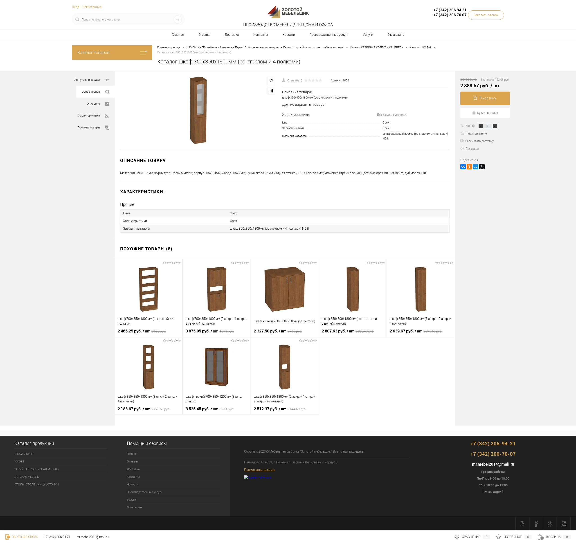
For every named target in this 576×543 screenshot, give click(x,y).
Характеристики (89, 115)
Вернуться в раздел (87, 79)
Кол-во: (471, 125)
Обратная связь (24, 537)
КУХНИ (19, 461)
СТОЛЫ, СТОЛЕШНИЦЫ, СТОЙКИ (36, 484)
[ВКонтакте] (463, 166)
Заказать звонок (486, 15)
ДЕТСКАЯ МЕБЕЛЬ (26, 476)
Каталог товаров (93, 52)
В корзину (487, 98)
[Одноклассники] (469, 166)
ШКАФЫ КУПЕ (23, 453)
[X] (482, 166)
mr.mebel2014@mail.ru (92, 537)
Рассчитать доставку (479, 141)
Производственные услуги (329, 34)
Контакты (260, 34)
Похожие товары (88, 127)
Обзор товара (91, 91)
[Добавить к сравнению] (271, 91)
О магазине (395, 34)
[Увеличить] (198, 110)
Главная (178, 34)
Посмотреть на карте (259, 469)
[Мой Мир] (475, 166)
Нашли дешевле (476, 133)
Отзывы (204, 34)
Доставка (232, 34)
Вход (75, 7)
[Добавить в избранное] (271, 81)
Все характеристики (391, 114)
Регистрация (92, 7)
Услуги (368, 34)
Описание (93, 103)
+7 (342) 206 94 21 (57, 537)
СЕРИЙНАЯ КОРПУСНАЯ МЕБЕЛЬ (36, 469)
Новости (288, 34)
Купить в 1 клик (487, 112)
